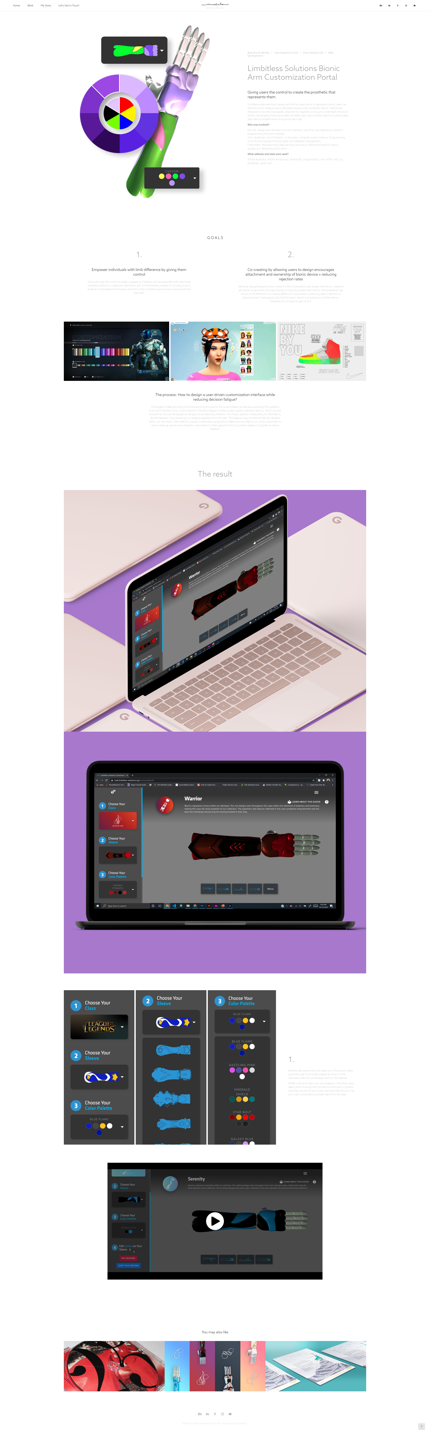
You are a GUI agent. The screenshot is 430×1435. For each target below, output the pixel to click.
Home (16, 5)
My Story (46, 5)
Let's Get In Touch (68, 5)
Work (30, 5)
